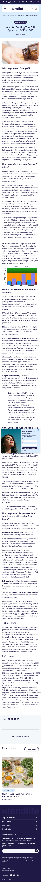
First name (24, 438)
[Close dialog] (38, 430)
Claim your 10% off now (30, 448)
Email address (25, 443)
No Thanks (24, 450)
